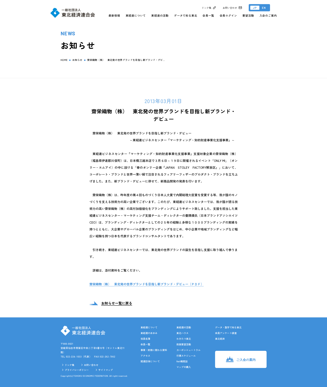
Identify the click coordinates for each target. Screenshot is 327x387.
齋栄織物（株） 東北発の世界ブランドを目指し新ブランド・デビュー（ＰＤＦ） (146, 284)
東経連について (136, 15)
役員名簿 (145, 338)
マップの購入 (183, 367)
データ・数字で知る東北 (228, 327)
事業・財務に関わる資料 (154, 350)
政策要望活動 (183, 344)
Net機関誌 (182, 361)
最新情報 (114, 15)
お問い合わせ (91, 365)
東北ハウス (182, 333)
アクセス (145, 355)
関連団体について (150, 361)
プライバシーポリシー (77, 370)
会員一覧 (208, 15)
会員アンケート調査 (226, 333)
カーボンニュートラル (188, 350)
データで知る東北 (185, 15)
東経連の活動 (160, 15)
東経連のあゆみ (149, 333)
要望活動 (248, 15)
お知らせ (77, 60)
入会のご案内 (268, 15)
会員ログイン (228, 15)
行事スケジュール (186, 355)
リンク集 (69, 365)
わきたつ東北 (183, 338)
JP (255, 7)
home (64, 60)
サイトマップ (105, 370)
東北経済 (220, 338)
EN (264, 7)
